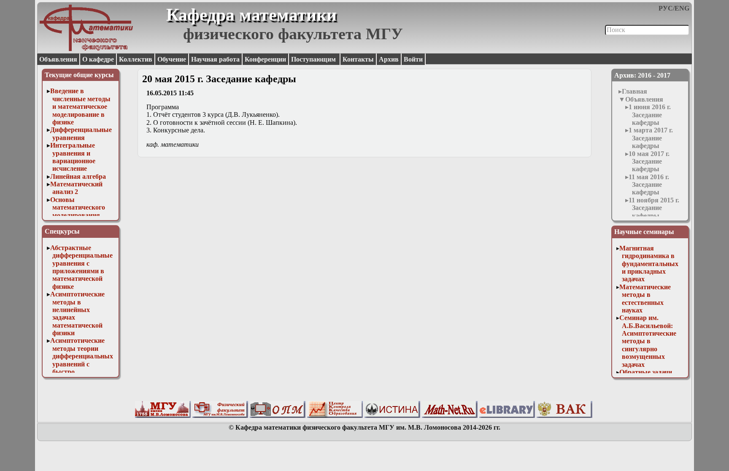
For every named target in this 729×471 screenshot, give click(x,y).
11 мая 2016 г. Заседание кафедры (649, 184)
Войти (413, 59)
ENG (682, 8)
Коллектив (135, 59)
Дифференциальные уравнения (81, 133)
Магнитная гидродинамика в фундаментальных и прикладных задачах (648, 264)
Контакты (358, 59)
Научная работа (215, 59)
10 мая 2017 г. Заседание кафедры (649, 161)
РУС (666, 8)
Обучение (171, 59)
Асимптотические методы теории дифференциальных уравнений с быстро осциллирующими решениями (81, 363)
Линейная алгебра (78, 176)
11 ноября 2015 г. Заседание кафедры (654, 207)
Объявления (58, 59)
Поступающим (314, 59)
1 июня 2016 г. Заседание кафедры (650, 114)
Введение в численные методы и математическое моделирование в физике (80, 106)
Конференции (265, 59)
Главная (634, 91)
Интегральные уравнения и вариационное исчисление (73, 157)
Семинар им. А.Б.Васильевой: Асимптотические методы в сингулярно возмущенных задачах (647, 341)
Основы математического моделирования (77, 207)
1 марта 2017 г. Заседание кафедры (651, 137)
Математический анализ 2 (76, 187)
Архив (389, 59)
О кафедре (98, 59)
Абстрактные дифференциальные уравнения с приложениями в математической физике (81, 267)
